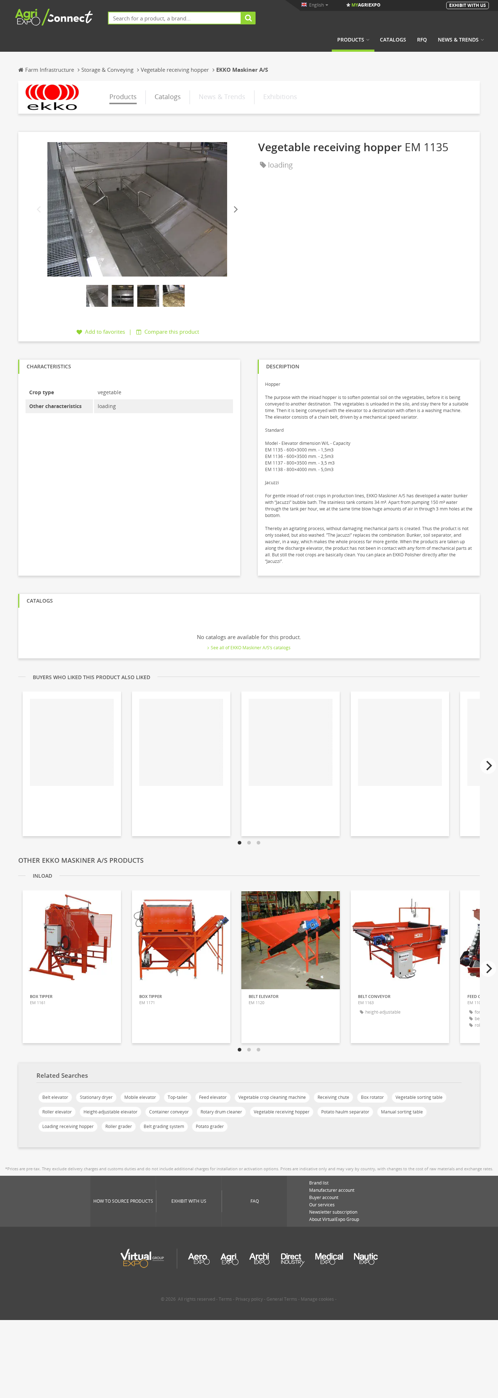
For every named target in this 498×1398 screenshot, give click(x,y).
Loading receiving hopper (68, 1126)
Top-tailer (177, 1097)
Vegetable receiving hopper (282, 1112)
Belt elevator (55, 1097)
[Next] (235, 209)
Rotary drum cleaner (221, 1112)
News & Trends (458, 39)
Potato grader (210, 1126)
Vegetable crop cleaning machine (272, 1097)
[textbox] (174, 18)
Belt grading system (164, 1126)
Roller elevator (57, 1112)
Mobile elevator (140, 1097)
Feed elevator (213, 1097)
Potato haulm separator (345, 1112)
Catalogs (393, 39)
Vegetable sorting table (419, 1097)
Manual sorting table (402, 1112)
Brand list (318, 1183)
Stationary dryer (96, 1097)
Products (350, 39)
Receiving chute (333, 1097)
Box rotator (372, 1097)
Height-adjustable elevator (110, 1112)
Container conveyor (169, 1112)
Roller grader (118, 1126)
